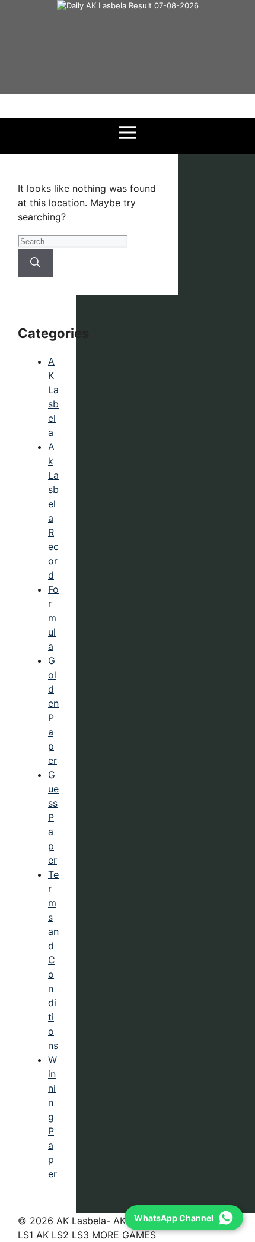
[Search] (35, 263)
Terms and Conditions (53, 959)
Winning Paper (52, 1117)
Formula (53, 617)
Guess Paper (53, 817)
